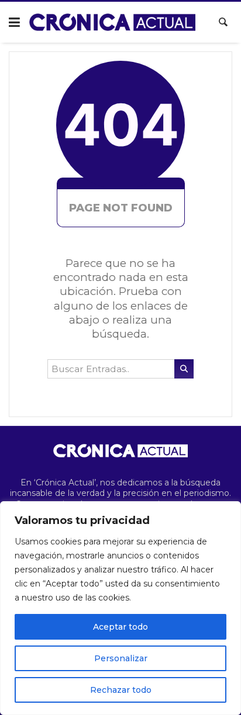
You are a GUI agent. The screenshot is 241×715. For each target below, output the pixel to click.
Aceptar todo (120, 627)
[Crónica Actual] (112, 22)
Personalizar (120, 658)
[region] (120, 608)
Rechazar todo (121, 690)
